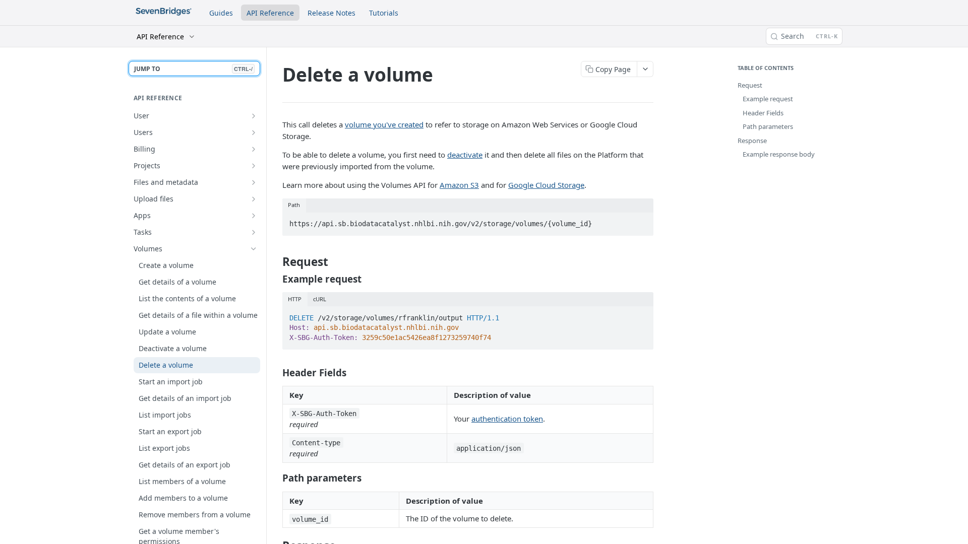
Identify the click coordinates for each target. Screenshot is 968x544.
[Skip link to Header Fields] (276, 372)
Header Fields (763, 112)
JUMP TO (193, 68)
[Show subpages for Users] (254, 132)
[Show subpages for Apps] (254, 216)
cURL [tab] (319, 299)
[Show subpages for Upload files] (254, 199)
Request (750, 85)
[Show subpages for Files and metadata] (254, 182)
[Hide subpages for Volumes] (254, 249)
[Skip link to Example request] (276, 278)
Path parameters (768, 126)
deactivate (464, 155)
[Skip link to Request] (276, 261)
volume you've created (384, 124)
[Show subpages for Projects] (254, 166)
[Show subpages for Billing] (254, 149)
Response (752, 140)
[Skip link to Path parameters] (276, 478)
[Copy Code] (641, 221)
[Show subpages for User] (254, 116)
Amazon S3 (459, 185)
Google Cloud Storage (546, 185)
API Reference (270, 13)
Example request (768, 98)
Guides (221, 13)
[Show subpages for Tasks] (254, 232)
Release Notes (331, 13)
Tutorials (383, 13)
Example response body (779, 154)
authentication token (507, 419)
